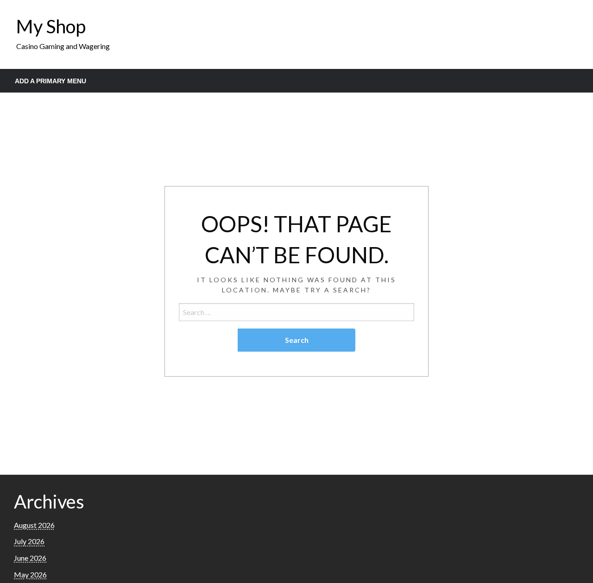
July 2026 (29, 541)
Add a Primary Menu (50, 81)
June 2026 (30, 557)
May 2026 (30, 574)
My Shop (51, 26)
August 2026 (34, 525)
